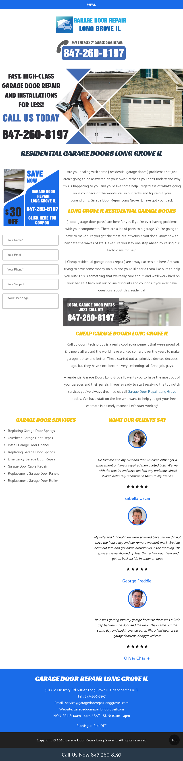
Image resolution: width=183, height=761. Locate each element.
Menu (91, 4)
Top (174, 740)
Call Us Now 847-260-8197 (92, 754)
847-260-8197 (95, 696)
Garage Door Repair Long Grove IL (91, 740)
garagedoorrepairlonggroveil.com (99, 709)
